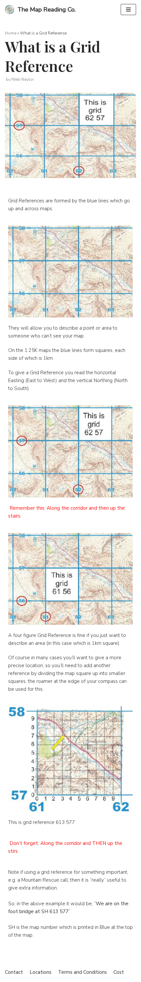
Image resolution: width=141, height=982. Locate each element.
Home (10, 33)
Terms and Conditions (82, 972)
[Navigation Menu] (128, 9)
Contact (14, 972)
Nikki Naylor (22, 79)
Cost (118, 972)
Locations (40, 972)
